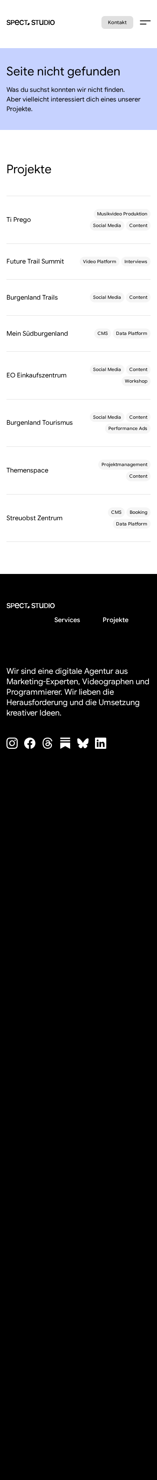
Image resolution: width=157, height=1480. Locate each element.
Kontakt (117, 22)
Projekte (115, 620)
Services (67, 620)
